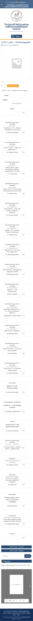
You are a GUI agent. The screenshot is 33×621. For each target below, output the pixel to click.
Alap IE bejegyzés (23, 90)
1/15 (6, 600)
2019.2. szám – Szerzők (16, 547)
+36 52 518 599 (11, 2)
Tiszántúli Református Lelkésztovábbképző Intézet (16, 26)
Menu (18, 36)
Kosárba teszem (13, 86)
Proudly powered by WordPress (11, 617)
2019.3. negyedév (12, 90)
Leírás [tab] (6, 95)
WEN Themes (17, 619)
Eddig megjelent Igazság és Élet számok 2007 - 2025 (15, 565)
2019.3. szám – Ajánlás (17, 551)
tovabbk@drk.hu (22, 2)
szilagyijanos (15, 45)
